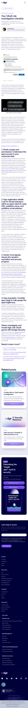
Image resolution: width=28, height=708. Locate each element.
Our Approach (4, 591)
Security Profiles (5, 574)
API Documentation (5, 584)
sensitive (24, 189)
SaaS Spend (5, 638)
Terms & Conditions (5, 607)
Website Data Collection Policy (13, 704)
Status (2, 565)
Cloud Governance (6, 642)
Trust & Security (4, 604)
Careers (3, 597)
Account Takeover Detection (8, 664)
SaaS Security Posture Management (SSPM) (12, 621)
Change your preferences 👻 (13, 706)
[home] (4, 2)
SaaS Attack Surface (6, 627)
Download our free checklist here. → (10, 146)
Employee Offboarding (7, 662)
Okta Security (5, 623)
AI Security (4, 640)
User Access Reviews (7, 660)
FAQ (2, 572)
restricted (5, 190)
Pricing (2, 563)
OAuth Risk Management (7, 651)
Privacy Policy (4, 609)
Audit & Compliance (6, 625)
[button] (25, 2)
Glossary (3, 576)
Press (2, 595)
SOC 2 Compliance (6, 629)
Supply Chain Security (7, 649)
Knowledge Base (5, 582)
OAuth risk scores (10, 337)
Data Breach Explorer (6, 580)
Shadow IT (4, 636)
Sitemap (3, 611)
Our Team (3, 593)
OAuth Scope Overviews (6, 578)
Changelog (3, 561)
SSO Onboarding (6, 658)
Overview (3, 559)
